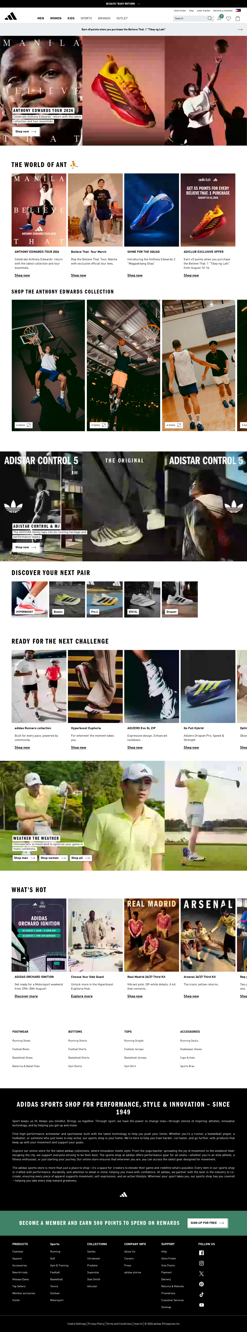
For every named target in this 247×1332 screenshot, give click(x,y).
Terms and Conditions (119, 1324)
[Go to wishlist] (228, 18)
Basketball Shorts (78, 1057)
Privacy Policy (96, 1324)
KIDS (71, 18)
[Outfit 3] (198, 365)
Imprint (138, 1324)
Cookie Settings (76, 1324)
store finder (180, 11)
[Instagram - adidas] (216, 1264)
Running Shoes (21, 1040)
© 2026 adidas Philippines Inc (162, 1324)
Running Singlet (134, 1040)
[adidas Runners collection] (39, 701)
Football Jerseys (134, 1049)
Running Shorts (77, 1040)
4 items (20, 425)
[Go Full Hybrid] (208, 701)
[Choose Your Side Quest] (95, 950)
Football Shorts (77, 1049)
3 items (95, 425)
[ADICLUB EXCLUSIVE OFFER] (208, 227)
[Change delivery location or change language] (238, 11)
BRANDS (104, 18)
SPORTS (86, 18)
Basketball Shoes (22, 1057)
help (191, 11)
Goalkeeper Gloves (191, 1049)
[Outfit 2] (123, 365)
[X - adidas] (216, 1274)
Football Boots (20, 1049)
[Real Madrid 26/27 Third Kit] (151, 950)
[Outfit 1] (48, 365)
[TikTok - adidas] (216, 1295)
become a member (223, 11)
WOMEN (55, 18)
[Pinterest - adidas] (216, 1284)
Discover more (26, 996)
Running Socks (189, 1040)
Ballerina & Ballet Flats (26, 1066)
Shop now (22, 275)
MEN (40, 18)
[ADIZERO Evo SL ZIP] (151, 701)
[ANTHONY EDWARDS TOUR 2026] (39, 227)
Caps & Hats (187, 1057)
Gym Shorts (75, 1066)
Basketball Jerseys (135, 1057)
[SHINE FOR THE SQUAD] (151, 227)
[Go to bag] (237, 18)
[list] (123, 227)
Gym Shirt (130, 1066)
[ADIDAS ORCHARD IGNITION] (39, 950)
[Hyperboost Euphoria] (95, 701)
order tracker (203, 11)
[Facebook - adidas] (216, 1253)
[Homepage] (11, 16)
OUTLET (122, 18)
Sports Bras (187, 1066)
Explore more (82, 996)
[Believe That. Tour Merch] (95, 227)
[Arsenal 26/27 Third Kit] (208, 950)
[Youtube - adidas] (216, 1305)
